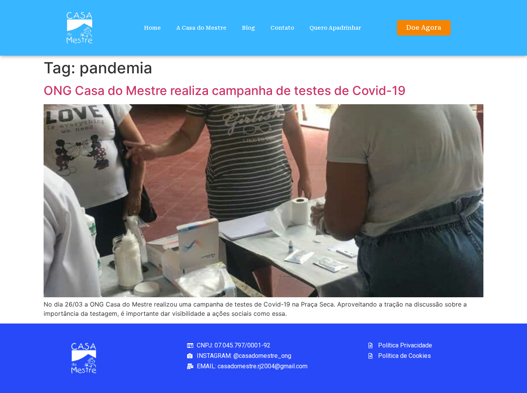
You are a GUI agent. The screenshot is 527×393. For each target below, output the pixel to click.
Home (152, 28)
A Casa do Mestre (201, 28)
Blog (248, 28)
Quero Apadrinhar (335, 28)
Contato (282, 28)
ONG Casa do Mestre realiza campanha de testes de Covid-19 (224, 90)
